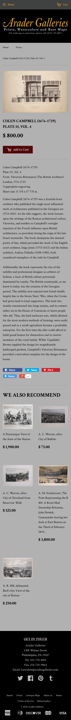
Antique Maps (33, 695)
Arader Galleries (36, 706)
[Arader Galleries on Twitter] (20, 680)
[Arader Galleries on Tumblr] (51, 680)
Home (6, 47)
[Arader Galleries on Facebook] (30, 680)
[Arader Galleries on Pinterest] (41, 680)
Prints (19, 47)
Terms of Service (26, 701)
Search (10, 695)
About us (48, 695)
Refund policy (44, 701)
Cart (65, 5)
